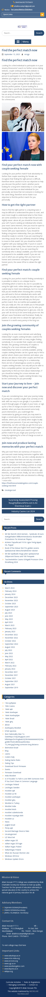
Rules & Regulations (32, 982)
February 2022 (10, 666)
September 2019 (11, 687)
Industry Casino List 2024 (23, 511)
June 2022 (9, 653)
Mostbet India (10, 806)
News (7, 822)
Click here (22, 945)
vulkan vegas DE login (13, 843)
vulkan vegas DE (11, 840)
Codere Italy (9, 757)
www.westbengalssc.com (14, 966)
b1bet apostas (10, 731)
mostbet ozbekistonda (14, 812)
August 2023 (10, 610)
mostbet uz (9, 818)
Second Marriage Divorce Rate (17, 831)
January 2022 (10, 669)
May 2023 (9, 619)
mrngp (26, 54)
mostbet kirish (10, 809)
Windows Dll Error (12, 856)
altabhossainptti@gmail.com (24, 6)
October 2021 (10, 678)
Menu (26, 41)
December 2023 (11, 597)
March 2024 (9, 588)
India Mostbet (10, 775)
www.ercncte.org (11, 961)
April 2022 (9, 659)
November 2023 (11, 600)
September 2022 (11, 644)
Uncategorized (10, 490)
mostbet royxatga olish (14, 815)
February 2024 (10, 591)
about (7, 725)
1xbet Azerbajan (11, 712)
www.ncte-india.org (12, 958)
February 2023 (10, 628)
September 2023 (11, 606)
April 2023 (9, 622)
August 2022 (10, 647)
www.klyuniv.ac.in (11, 969)
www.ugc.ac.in (10, 963)
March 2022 (9, 662)
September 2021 (11, 681)
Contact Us (33, 985)
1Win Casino (10, 706)
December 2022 (11, 634)
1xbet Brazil (9, 718)
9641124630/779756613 (24, 2)
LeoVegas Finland (12, 784)
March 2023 (9, 625)
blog (6, 751)
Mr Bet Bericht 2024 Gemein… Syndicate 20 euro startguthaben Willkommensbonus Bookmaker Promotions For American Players (24, 536)
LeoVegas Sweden (12, 787)
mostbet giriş (10, 800)
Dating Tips (9, 763)
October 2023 (10, 603)
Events (7, 769)
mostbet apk (10, 790)
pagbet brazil (10, 825)
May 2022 (9, 656)
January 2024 (10, 594)
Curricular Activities (13, 982)
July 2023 (8, 613)
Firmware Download (13, 772)
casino (7, 754)
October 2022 (10, 641)
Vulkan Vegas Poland (13, 846)
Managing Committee (17, 985)
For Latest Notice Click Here (21, 9)
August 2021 (10, 684)
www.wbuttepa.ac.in (12, 955)
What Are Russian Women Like (17, 853)
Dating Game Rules (12, 760)
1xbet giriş (9, 721)
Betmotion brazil (11, 747)
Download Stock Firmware (15, 766)
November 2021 (11, 675)
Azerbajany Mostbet (13, 728)
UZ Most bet (10, 837)
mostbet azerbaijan (12, 797)
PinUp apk (9, 828)
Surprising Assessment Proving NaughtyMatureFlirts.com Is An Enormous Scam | (23, 503)
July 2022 (8, 650)
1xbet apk (9, 709)
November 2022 (11, 638)
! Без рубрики (10, 703)
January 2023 (10, 631)
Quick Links (8, 14)
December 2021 (11, 672)
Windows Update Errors (14, 859)
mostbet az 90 (10, 794)
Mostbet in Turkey (12, 803)
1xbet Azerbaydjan (12, 715)
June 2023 (9, 616)
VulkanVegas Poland (13, 850)
